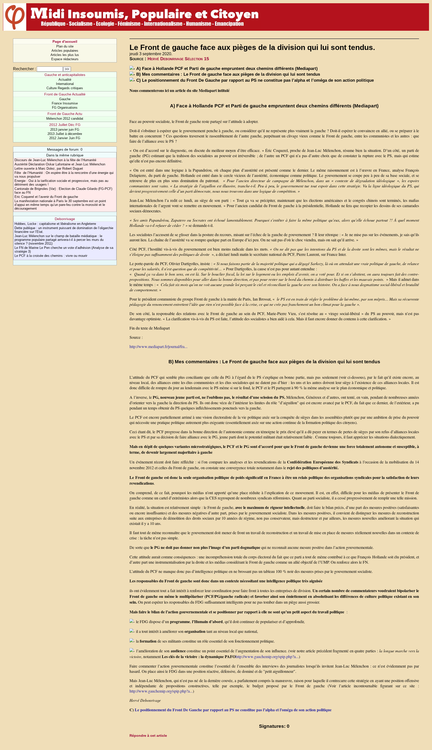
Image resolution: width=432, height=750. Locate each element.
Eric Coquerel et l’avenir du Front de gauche (46, 197)
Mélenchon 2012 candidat (64, 118)
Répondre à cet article (148, 736)
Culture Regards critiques (64, 88)
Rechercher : (24, 69)
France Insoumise (65, 103)
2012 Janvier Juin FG (64, 138)
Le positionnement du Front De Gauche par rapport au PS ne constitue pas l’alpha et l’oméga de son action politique (233, 710)
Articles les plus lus (64, 55)
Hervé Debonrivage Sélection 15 (178, 58)
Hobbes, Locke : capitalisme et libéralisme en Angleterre (55, 224)
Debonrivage (65, 219)
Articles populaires (65, 50)
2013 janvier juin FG (64, 129)
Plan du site (65, 46)
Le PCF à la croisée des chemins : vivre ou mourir (50, 256)
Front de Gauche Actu (65, 114)
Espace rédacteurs (64, 59)
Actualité (64, 79)
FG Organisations (65, 107)
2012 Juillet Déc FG (64, 125)
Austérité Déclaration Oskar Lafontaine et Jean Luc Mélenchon (59, 164)
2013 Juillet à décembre (65, 134)
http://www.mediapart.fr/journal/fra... (159, 346)
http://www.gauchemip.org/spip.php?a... (267, 656)
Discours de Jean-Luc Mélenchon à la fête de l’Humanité (55, 160)
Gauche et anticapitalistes (64, 75)
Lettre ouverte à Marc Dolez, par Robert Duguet (48, 168)
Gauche (64, 99)
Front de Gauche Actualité (65, 94)
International (65, 84)
